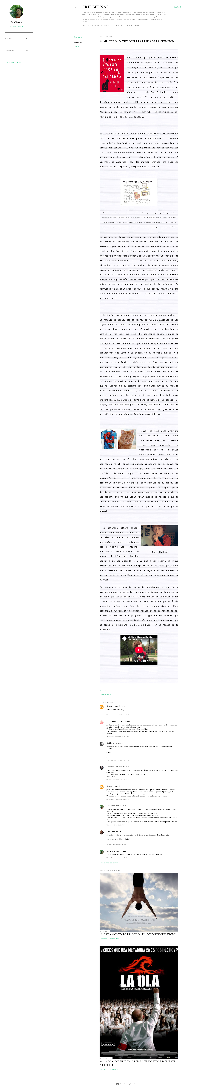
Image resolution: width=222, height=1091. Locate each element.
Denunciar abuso (13, 62)
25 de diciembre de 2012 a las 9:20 (117, 760)
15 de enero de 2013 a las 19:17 (115, 825)
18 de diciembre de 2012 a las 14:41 (117, 715)
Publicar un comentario (110, 863)
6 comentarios (113, 1069)
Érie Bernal (95, 7)
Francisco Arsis (112, 767)
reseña (77, 46)
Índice (137, 26)
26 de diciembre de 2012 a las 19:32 (117, 780)
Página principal (90, 26)
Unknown (110, 706)
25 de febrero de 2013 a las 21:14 (116, 858)
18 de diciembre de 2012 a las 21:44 (117, 736)
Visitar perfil (16, 27)
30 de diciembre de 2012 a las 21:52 (117, 799)
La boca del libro (113, 721)
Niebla (109, 743)
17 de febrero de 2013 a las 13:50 (116, 844)
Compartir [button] (78, 37)
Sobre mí (118, 26)
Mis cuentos (106, 26)
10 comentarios (113, 938)
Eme (108, 831)
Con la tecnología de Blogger (129, 1084)
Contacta (128, 26)
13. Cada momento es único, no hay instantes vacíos (138, 934)
